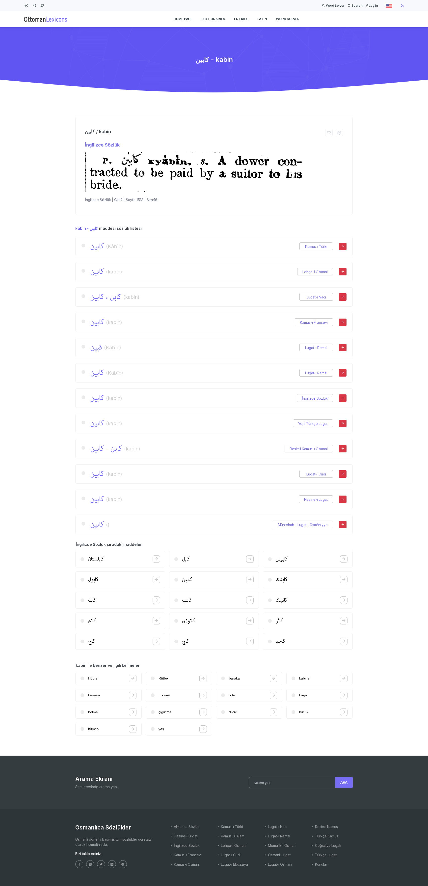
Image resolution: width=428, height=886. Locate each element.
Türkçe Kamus (326, 836)
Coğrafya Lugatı (327, 845)
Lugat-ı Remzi (316, 348)
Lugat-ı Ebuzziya (234, 864)
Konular (320, 864)
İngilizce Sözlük (102, 145)
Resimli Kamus (326, 827)
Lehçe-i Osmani (315, 272)
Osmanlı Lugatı (279, 855)
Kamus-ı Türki (316, 246)
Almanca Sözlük (186, 827)
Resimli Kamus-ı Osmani (309, 449)
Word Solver (335, 5)
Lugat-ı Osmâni (279, 864)
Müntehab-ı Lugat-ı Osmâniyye (303, 525)
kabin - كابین (86, 228)
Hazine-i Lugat (316, 499)
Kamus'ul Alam (232, 836)
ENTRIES (241, 19)
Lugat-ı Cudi (316, 474)
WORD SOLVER (287, 19)
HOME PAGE (182, 19)
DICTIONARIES (213, 19)
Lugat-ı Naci (316, 297)
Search (357, 5)
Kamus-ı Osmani (186, 864)
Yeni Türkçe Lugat (313, 423)
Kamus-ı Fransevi (314, 322)
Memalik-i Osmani (281, 845)
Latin (262, 19)
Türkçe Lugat (325, 855)
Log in (373, 5)
